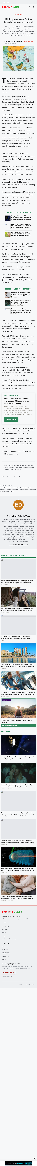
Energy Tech (5, 926)
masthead (11, 491)
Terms (28, 984)
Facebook (12, 477)
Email (18, 477)
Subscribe (6, 2)
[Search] (29, 7)
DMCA (33, 984)
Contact (4, 959)
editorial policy (23, 541)
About (3, 946)
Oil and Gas (5, 929)
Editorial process (28, 41)
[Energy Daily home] (11, 7)
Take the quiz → (11, 419)
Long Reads (5, 936)
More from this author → (18, 544)
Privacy (21, 984)
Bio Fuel (4, 932)
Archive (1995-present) (9, 939)
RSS (12, 976)
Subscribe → (8, 972)
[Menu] (33, 7)
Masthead (5, 950)
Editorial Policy (6, 953)
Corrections (5, 956)
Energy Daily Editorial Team (14, 41)
